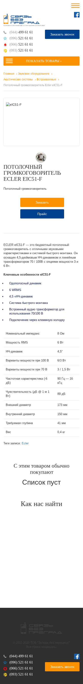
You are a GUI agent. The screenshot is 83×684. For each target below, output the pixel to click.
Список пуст (41, 482)
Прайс (42, 214)
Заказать (42, 202)
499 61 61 (21, 32)
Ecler (25, 443)
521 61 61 (21, 38)
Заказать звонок (62, 34)
